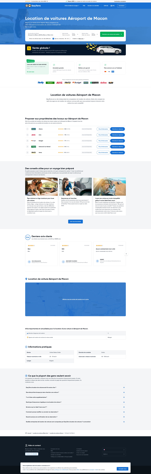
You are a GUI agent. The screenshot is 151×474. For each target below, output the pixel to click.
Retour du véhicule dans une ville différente (39, 38)
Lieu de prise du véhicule (33, 33)
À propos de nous (55, 449)
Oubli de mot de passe (82, 450)
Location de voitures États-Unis (40, 433)
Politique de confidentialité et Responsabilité (61, 456)
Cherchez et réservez (117, 129)
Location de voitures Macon (56, 433)
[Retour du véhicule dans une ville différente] (28, 38)
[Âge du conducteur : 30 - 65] (53, 38)
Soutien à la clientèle (93, 6)
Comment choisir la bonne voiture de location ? (62, 452)
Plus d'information (103, 129)
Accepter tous (122, 469)
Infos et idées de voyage (71, 6)
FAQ (84, 6)
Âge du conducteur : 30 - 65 (62, 38)
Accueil (29, 433)
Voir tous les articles (75, 221)
